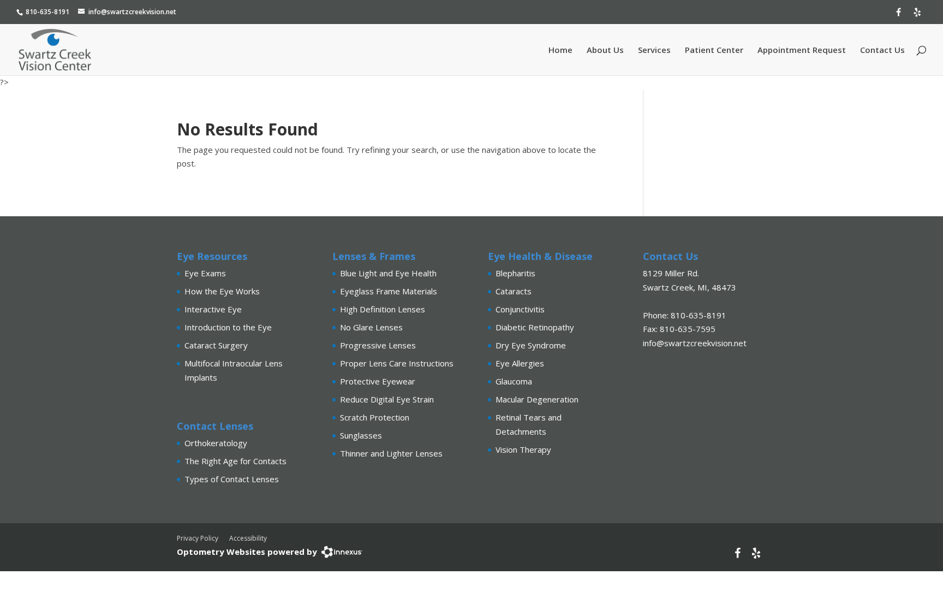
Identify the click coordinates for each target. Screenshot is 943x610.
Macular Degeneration (537, 399)
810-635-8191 (47, 11)
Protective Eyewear (377, 381)
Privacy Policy (197, 538)
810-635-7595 (687, 328)
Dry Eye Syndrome (531, 345)
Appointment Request (801, 50)
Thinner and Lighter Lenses (391, 453)
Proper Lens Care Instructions (396, 363)
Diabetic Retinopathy (535, 327)
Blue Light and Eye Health (388, 273)
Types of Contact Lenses (231, 478)
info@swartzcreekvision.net (132, 11)
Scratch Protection (374, 417)
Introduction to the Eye (228, 327)
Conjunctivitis (520, 309)
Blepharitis (515, 273)
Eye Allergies (520, 363)
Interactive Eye (213, 309)
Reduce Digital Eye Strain (387, 399)
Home (560, 50)
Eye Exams (205, 273)
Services (654, 50)
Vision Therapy (523, 449)
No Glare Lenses (371, 327)
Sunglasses (361, 435)
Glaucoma (514, 381)
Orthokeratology (215, 442)
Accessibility (248, 538)
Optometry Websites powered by (247, 551)
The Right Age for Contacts (235, 460)
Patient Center (714, 50)
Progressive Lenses (378, 345)
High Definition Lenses (382, 309)
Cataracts (514, 291)
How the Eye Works (222, 291)
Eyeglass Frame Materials (388, 291)
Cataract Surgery (216, 345)
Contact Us (882, 50)
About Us (605, 50)
